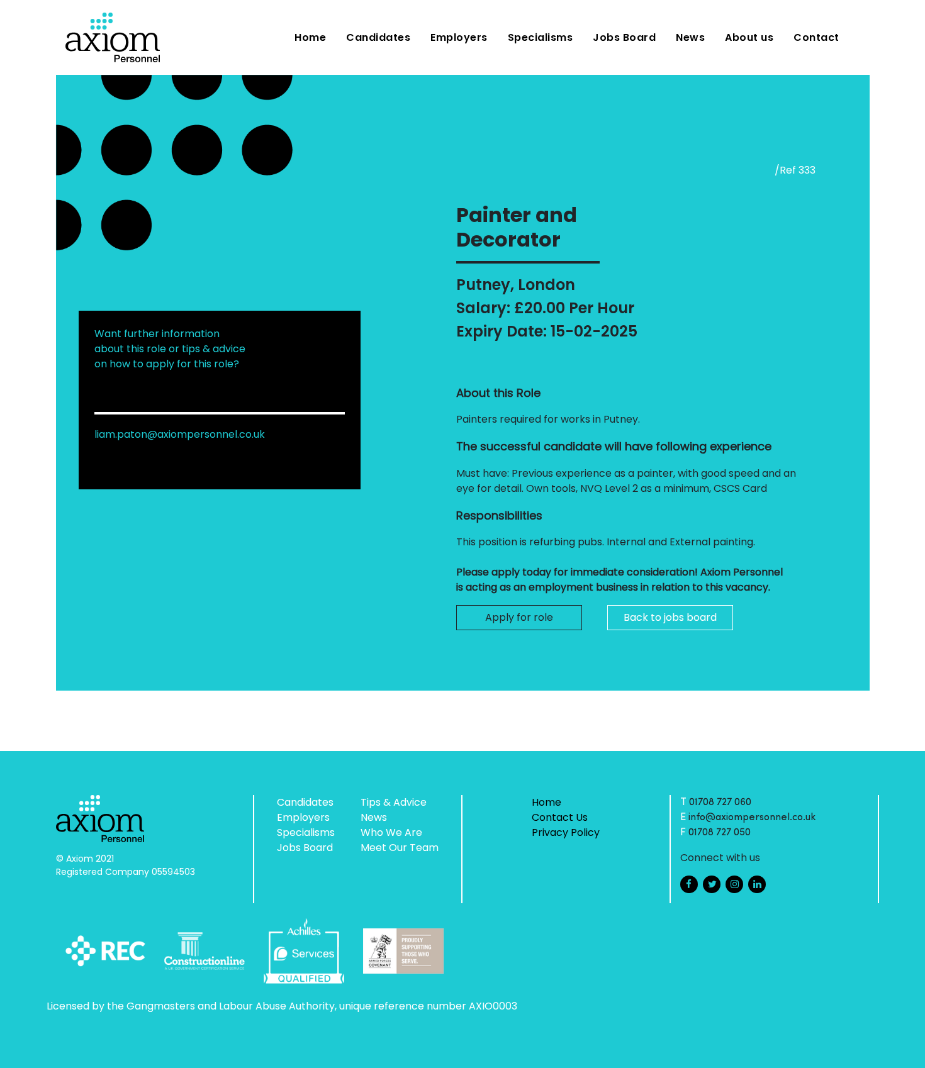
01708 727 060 (720, 803)
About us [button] (749, 37)
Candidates (378, 37)
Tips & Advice (394, 802)
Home (310, 37)
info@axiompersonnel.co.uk (752, 818)
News (690, 37)
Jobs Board (624, 37)
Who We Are (391, 832)
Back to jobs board (670, 617)
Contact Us (560, 817)
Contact (816, 37)
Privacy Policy (566, 832)
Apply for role (519, 617)
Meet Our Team (400, 847)
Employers (459, 37)
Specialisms (540, 37)
